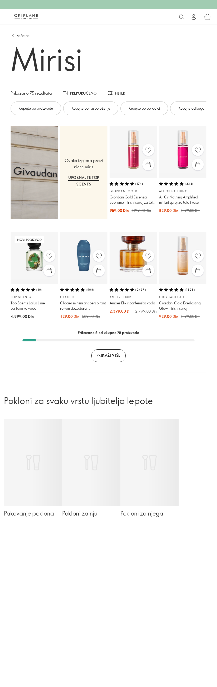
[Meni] (7, 17)
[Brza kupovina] (148, 164)
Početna (23, 35)
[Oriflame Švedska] (26, 17)
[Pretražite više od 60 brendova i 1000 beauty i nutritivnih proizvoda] (182, 17)
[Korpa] (207, 16)
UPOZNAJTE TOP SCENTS (83, 181)
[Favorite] (148, 150)
